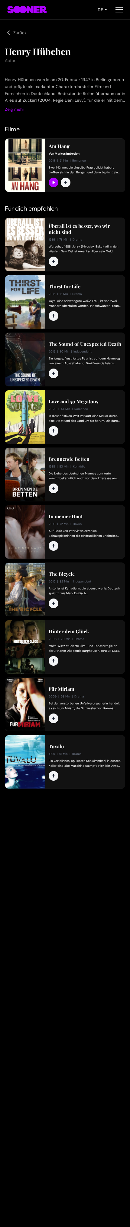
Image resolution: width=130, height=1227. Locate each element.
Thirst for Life (64, 287)
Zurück (20, 32)
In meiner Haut (66, 516)
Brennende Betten (69, 459)
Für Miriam (61, 689)
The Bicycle (62, 574)
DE (100, 9)
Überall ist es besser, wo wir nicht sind (79, 229)
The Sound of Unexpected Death (85, 344)
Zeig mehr (14, 109)
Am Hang (59, 146)
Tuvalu (56, 746)
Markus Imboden (67, 154)
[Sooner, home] (27, 10)
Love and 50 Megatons (73, 402)
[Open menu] (119, 9)
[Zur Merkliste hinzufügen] (65, 182)
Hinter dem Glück (69, 631)
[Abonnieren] (53, 182)
